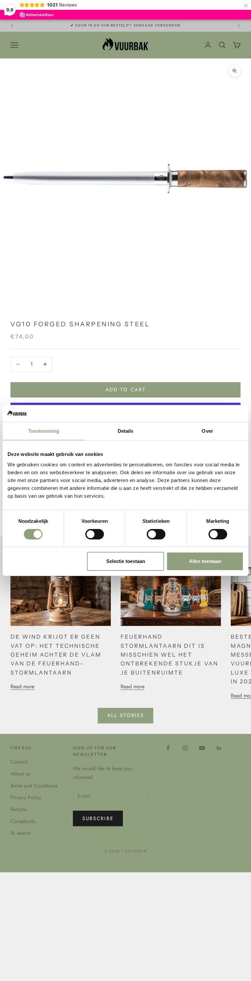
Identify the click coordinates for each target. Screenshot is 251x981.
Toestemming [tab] (43, 431)
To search (20, 833)
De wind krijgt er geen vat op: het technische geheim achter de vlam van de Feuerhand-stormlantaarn (55, 654)
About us (20, 773)
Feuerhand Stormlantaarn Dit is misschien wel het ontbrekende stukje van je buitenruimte (169, 654)
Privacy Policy (25, 797)
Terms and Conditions (33, 785)
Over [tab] (207, 431)
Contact (18, 762)
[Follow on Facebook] (168, 748)
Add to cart (126, 389)
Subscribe (97, 818)
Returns (18, 809)
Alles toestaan (205, 561)
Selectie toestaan (125, 561)
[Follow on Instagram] (185, 748)
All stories (125, 715)
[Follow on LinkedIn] (219, 748)
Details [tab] (126, 431)
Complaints (22, 821)
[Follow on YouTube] (202, 748)
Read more (22, 686)
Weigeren (46, 561)
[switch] (94, 534)
